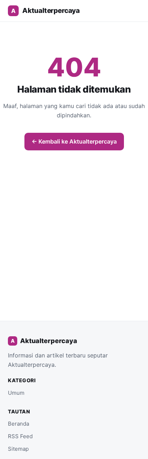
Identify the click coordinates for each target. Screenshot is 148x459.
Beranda (18, 423)
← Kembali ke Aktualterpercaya (74, 141)
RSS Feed (20, 436)
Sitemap (18, 448)
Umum (16, 392)
